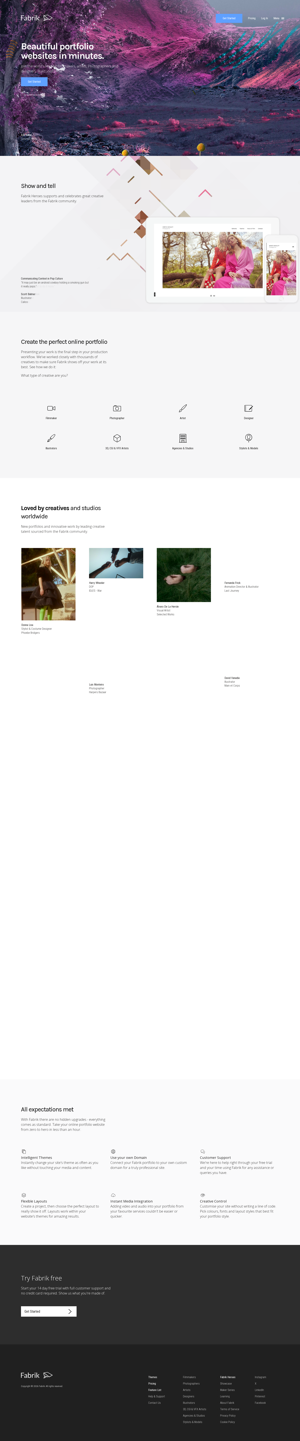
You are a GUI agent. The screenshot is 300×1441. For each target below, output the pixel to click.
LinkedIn (259, 1390)
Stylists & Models (192, 1422)
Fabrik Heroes (227, 1377)
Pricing (152, 1383)
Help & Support (156, 1396)
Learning (225, 1396)
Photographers (191, 1383)
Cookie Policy (227, 1422)
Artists (186, 1390)
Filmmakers (189, 1377)
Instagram (260, 1377)
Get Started (229, 18)
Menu (276, 18)
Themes (152, 1377)
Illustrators (189, 1402)
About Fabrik (227, 1402)
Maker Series (227, 1390)
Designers (188, 1396)
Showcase (226, 1383)
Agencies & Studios (194, 1415)
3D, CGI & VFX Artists (194, 1409)
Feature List (154, 1390)
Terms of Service (229, 1409)
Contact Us (154, 1402)
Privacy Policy (228, 1415)
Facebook (260, 1402)
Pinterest (260, 1396)
